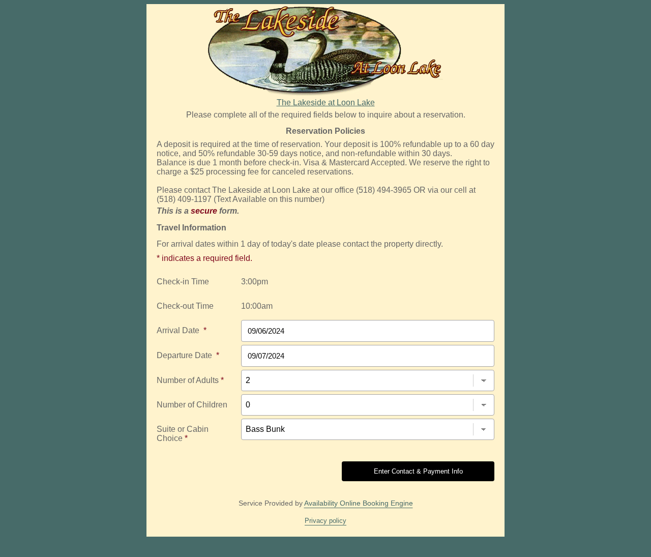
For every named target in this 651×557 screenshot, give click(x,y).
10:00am (257, 306)
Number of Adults (190, 380)
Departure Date (188, 355)
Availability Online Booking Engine (358, 503)
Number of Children (192, 404)
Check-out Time (185, 306)
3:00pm (254, 281)
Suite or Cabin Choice (183, 434)
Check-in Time (183, 281)
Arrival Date (181, 330)
